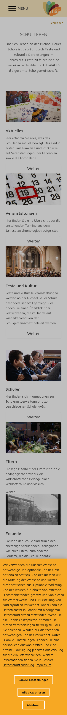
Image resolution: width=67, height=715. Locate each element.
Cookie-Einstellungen (33, 679)
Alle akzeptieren (33, 692)
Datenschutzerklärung (18, 665)
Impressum (43, 665)
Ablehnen (33, 705)
